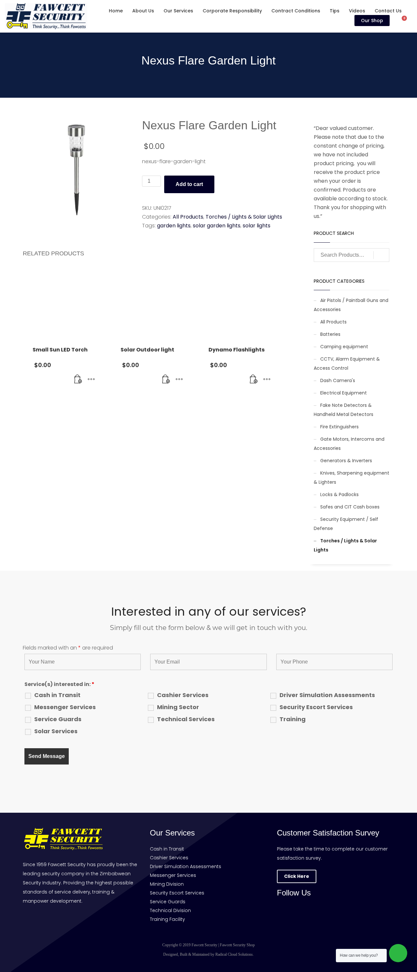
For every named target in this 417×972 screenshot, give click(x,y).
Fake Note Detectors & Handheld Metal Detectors (343, 410)
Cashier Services (182, 695)
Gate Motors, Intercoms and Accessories (349, 443)
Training (293, 719)
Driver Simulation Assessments (327, 695)
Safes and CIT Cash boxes (350, 507)
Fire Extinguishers (339, 426)
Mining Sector (178, 707)
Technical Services (186, 719)
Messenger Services (65, 707)
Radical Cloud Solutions (234, 954)
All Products (188, 217)
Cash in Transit (57, 695)
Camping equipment (344, 346)
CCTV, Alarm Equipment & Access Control (347, 363)
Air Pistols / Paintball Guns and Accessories (351, 305)
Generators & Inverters (346, 460)
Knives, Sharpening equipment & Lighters (351, 477)
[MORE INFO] (91, 379)
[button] (78, 379)
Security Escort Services (316, 707)
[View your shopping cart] (407, 20)
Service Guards (57, 719)
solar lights (256, 225)
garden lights (174, 225)
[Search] (381, 255)
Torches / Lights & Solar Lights (244, 217)
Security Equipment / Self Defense (346, 524)
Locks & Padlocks (339, 494)
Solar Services (56, 731)
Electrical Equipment (343, 393)
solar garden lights (216, 225)
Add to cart (189, 184)
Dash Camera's (337, 380)
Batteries (330, 334)
